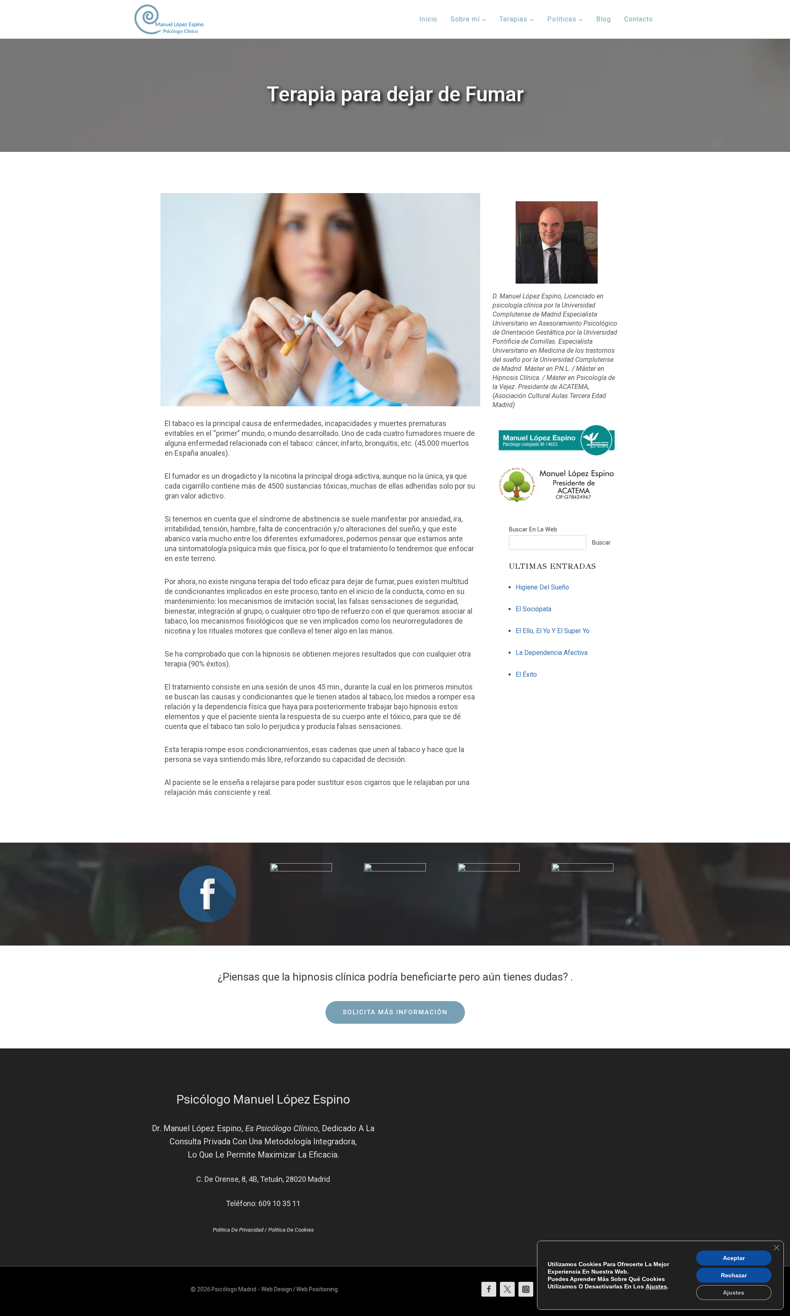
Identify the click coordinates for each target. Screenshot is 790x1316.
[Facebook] (488, 1289)
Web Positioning (317, 1289)
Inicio (428, 19)
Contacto (638, 19)
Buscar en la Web (533, 529)
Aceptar (734, 1258)
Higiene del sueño (542, 587)
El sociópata (533, 609)
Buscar (601, 542)
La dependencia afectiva (552, 653)
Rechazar (734, 1275)
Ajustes (733, 1292)
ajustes (656, 1286)
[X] (507, 1289)
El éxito (526, 674)
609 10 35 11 (279, 1203)
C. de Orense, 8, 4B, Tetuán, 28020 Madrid (263, 1179)
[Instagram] (525, 1289)
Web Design (276, 1289)
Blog (603, 19)
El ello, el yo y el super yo (553, 631)
